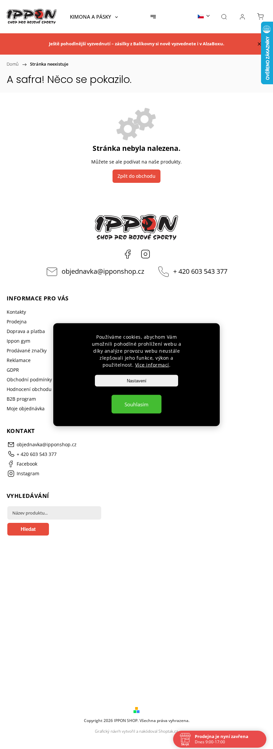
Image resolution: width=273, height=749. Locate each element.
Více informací (152, 364)
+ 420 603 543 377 (200, 271)
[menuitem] (94, 16)
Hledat (28, 529)
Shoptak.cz (168, 731)
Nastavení (136, 380)
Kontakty (16, 312)
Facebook (128, 254)
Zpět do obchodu (136, 176)
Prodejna (17, 321)
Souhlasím (136, 404)
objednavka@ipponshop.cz (103, 271)
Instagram (145, 254)
